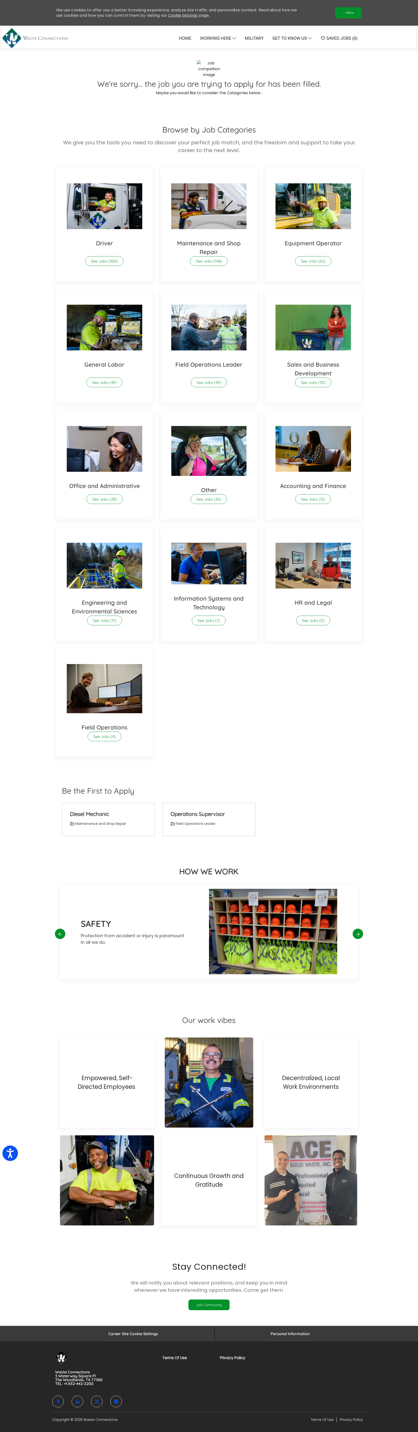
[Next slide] (358, 934)
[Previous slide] (60, 934)
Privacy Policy (232, 1358)
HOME (185, 38)
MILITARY (254, 38)
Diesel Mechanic (89, 814)
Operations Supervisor (198, 814)
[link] (209, 1305)
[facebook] (58, 1401)
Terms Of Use (174, 1358)
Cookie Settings (183, 15)
